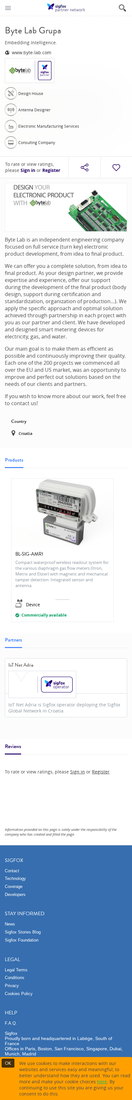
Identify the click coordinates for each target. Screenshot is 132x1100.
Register (51, 170)
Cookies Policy (19, 993)
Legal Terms (16, 970)
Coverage (13, 886)
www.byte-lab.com (31, 52)
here (102, 1082)
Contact (12, 870)
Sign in (28, 170)
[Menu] (8, 8)
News (10, 924)
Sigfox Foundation (21, 940)
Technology (15, 878)
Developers (15, 894)
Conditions (14, 977)
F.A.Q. (11, 1023)
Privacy (12, 985)
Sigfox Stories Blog (23, 932)
